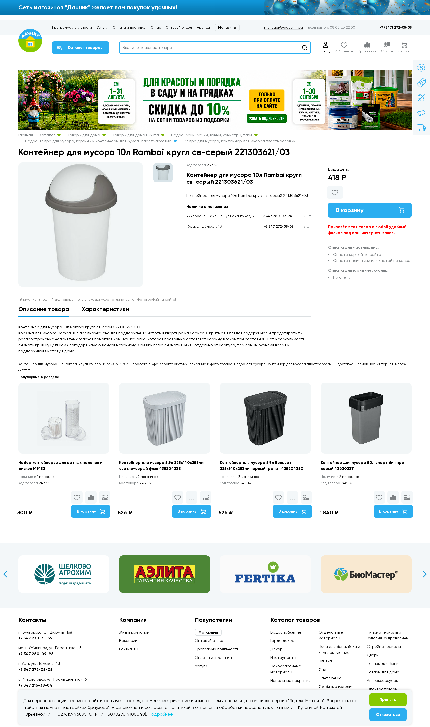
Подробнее (160, 714)
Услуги (102, 27)
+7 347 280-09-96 (276, 216)
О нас (156, 27)
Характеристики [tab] (105, 309)
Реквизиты (128, 649)
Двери (373, 655)
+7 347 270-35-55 (35, 638)
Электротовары (382, 689)
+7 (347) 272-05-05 (395, 27)
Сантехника (330, 678)
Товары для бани (383, 663)
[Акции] (421, 67)
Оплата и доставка (129, 27)
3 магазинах (239, 477)
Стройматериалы (384, 646)
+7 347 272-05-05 (278, 226)
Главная (25, 135)
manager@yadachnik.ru (283, 27)
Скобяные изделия (336, 686)
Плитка (325, 661)
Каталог (48, 135)
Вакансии (128, 640)
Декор (276, 649)
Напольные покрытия (290, 680)
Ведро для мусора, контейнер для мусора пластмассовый (240, 141)
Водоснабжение (285, 632)
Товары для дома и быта (136, 135)
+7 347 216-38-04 (35, 685)
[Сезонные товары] (421, 97)
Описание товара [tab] (43, 309)
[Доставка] (421, 127)
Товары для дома (84, 135)
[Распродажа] (421, 112)
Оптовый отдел (179, 27)
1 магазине (36, 477)
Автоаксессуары (383, 680)
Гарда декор (282, 640)
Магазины (227, 27)
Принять (388, 699)
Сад (322, 669)
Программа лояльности (72, 27)
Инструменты (283, 657)
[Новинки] (421, 82)
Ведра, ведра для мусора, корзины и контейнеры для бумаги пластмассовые (98, 141)
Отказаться (388, 714)
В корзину (350, 210)
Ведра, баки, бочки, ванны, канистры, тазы (212, 135)
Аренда (203, 27)
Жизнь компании (134, 632)
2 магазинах (138, 477)
